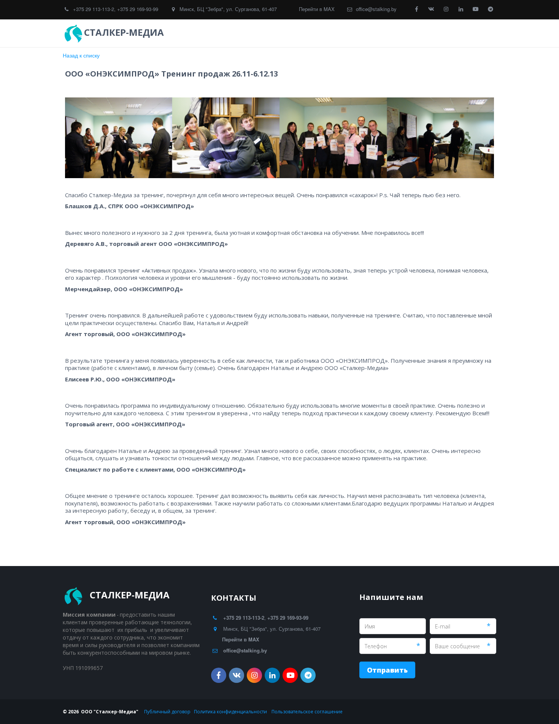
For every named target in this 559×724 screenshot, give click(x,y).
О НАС (445, 33)
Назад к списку (81, 55)
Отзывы (349, 33)
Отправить (387, 670)
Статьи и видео (402, 33)
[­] (173, 32)
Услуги (309, 33)
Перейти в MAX (317, 9)
